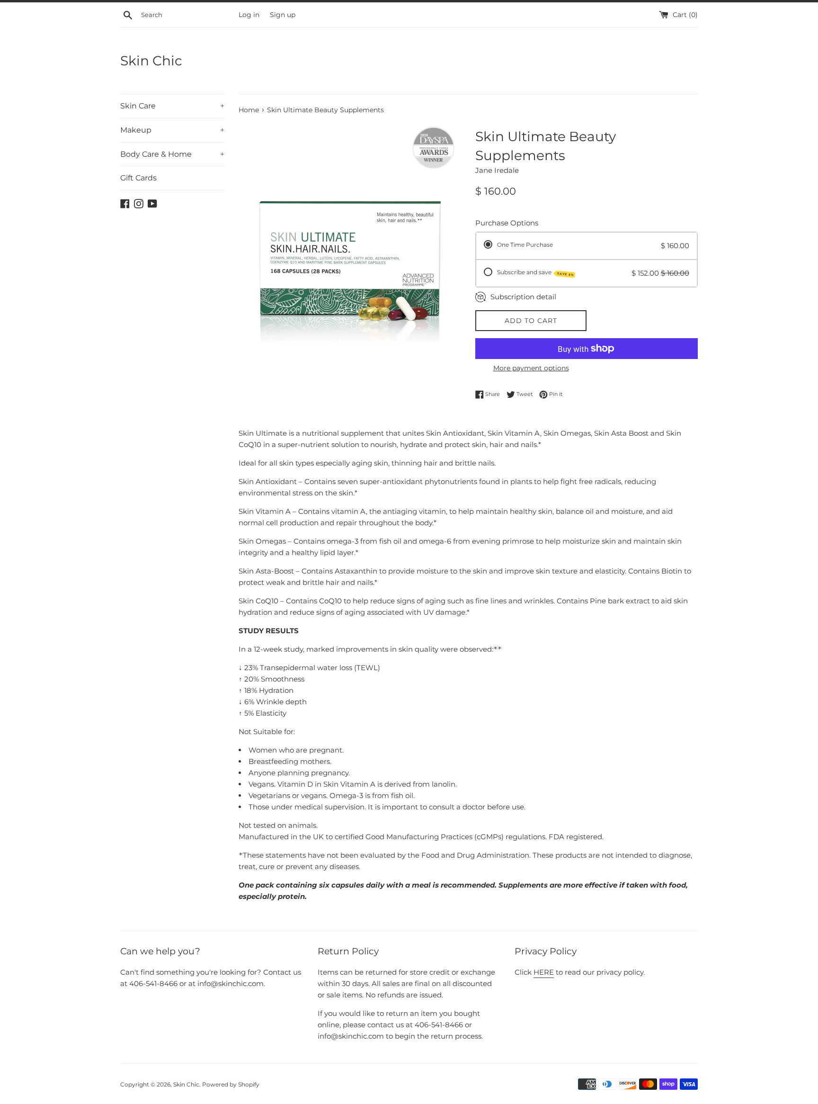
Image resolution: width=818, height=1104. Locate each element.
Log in (249, 14)
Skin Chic (151, 61)
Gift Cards (138, 177)
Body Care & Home (172, 154)
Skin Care (172, 105)
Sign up (282, 14)
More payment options (531, 368)
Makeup (172, 130)
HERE (543, 972)
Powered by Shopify (230, 1084)
